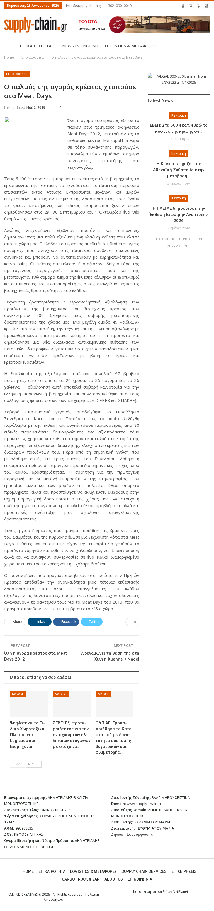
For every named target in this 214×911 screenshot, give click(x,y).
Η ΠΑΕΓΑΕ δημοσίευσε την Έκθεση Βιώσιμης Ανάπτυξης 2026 (179, 214)
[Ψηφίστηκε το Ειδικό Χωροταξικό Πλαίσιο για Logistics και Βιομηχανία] (29, 704)
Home (28, 871)
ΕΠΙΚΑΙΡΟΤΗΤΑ (35, 46)
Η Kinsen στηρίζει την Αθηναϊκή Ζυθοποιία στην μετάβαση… (178, 170)
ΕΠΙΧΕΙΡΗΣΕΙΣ (183, 871)
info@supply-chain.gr (84, 5)
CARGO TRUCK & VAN (81, 879)
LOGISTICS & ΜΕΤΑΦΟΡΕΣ (131, 46)
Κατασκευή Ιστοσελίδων (153, 891)
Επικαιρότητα (17, 74)
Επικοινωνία (140, 879)
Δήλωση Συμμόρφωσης (132, 834)
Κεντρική (18, 693)
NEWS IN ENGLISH (80, 46)
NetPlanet (180, 891)
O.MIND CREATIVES (23, 894)
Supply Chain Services (144, 871)
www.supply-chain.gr (144, 803)
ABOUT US (113, 879)
